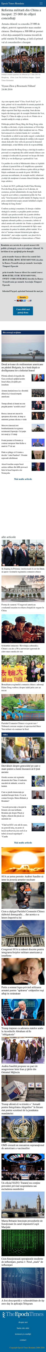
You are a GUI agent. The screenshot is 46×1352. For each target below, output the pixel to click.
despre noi (23, 1322)
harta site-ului (23, 1327)
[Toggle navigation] (41, 3)
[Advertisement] (23, 511)
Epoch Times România (12, 3)
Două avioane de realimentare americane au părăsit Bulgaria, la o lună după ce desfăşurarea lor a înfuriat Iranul (22, 367)
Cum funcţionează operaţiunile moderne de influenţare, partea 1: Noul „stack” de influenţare (22, 1262)
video (5, 734)
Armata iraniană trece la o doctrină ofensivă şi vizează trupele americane (14, 393)
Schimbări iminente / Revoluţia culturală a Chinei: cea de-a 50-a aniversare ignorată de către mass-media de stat (20, 648)
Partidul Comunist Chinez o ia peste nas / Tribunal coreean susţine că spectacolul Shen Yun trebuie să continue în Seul (21, 726)
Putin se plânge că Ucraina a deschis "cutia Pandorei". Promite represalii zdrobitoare (14, 455)
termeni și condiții (23, 1333)
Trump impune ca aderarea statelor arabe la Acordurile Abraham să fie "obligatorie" (22, 1031)
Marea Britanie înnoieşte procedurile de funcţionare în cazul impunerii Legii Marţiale (22, 1224)
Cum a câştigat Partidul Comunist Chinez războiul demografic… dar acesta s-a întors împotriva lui (23, 914)
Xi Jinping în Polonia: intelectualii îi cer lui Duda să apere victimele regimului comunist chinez (22, 570)
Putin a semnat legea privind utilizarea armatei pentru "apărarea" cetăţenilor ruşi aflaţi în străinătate (22, 990)
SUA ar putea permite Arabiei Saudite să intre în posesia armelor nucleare (22, 878)
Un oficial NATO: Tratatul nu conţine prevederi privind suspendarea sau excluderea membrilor (20, 1186)
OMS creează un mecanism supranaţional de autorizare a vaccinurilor (22, 1146)
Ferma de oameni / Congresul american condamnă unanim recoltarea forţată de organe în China (22, 607)
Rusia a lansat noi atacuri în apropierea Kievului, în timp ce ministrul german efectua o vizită (13, 416)
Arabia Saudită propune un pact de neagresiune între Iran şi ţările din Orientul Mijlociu (19, 1069)
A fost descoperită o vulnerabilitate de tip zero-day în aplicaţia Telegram (22, 1302)
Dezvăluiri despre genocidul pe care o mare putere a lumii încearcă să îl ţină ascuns (20, 769)
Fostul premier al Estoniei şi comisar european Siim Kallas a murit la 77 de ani (13, 443)
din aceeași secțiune (12, 332)
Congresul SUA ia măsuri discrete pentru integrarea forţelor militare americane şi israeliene (22, 952)
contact (23, 1339)
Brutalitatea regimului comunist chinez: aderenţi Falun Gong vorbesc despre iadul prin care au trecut (22, 687)
